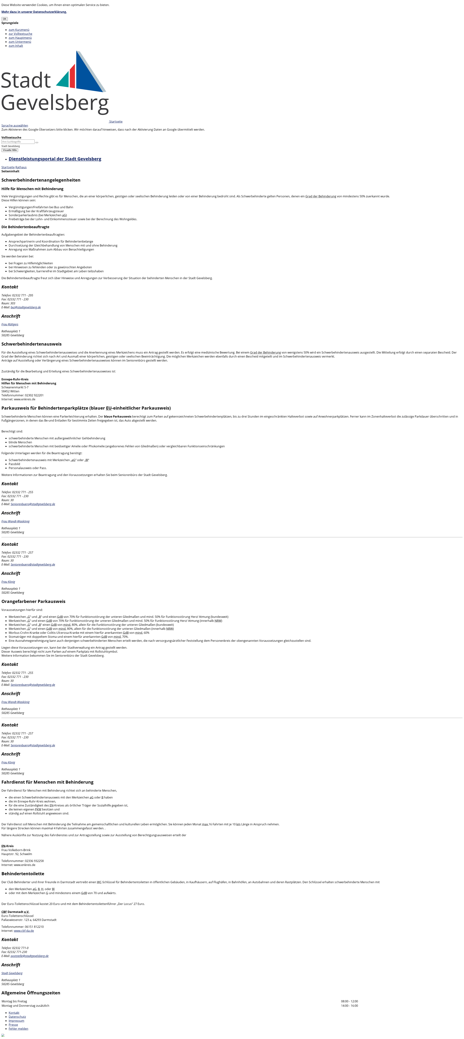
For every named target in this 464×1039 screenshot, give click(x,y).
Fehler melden (18, 1029)
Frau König (8, 582)
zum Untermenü (20, 42)
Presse (13, 1025)
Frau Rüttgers (9, 324)
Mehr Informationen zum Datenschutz (27, 133)
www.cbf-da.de (24, 931)
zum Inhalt (16, 46)
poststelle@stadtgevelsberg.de (30, 956)
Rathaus (21, 167)
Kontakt (14, 1013)
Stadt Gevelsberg (11, 973)
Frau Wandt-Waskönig (15, 521)
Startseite (8, 167)
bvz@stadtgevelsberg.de (26, 307)
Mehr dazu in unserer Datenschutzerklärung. (34, 12)
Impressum (16, 1021)
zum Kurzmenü (19, 30)
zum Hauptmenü (20, 38)
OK (4, 19)
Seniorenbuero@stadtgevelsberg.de (33, 504)
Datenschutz (17, 1017)
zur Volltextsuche (20, 34)
